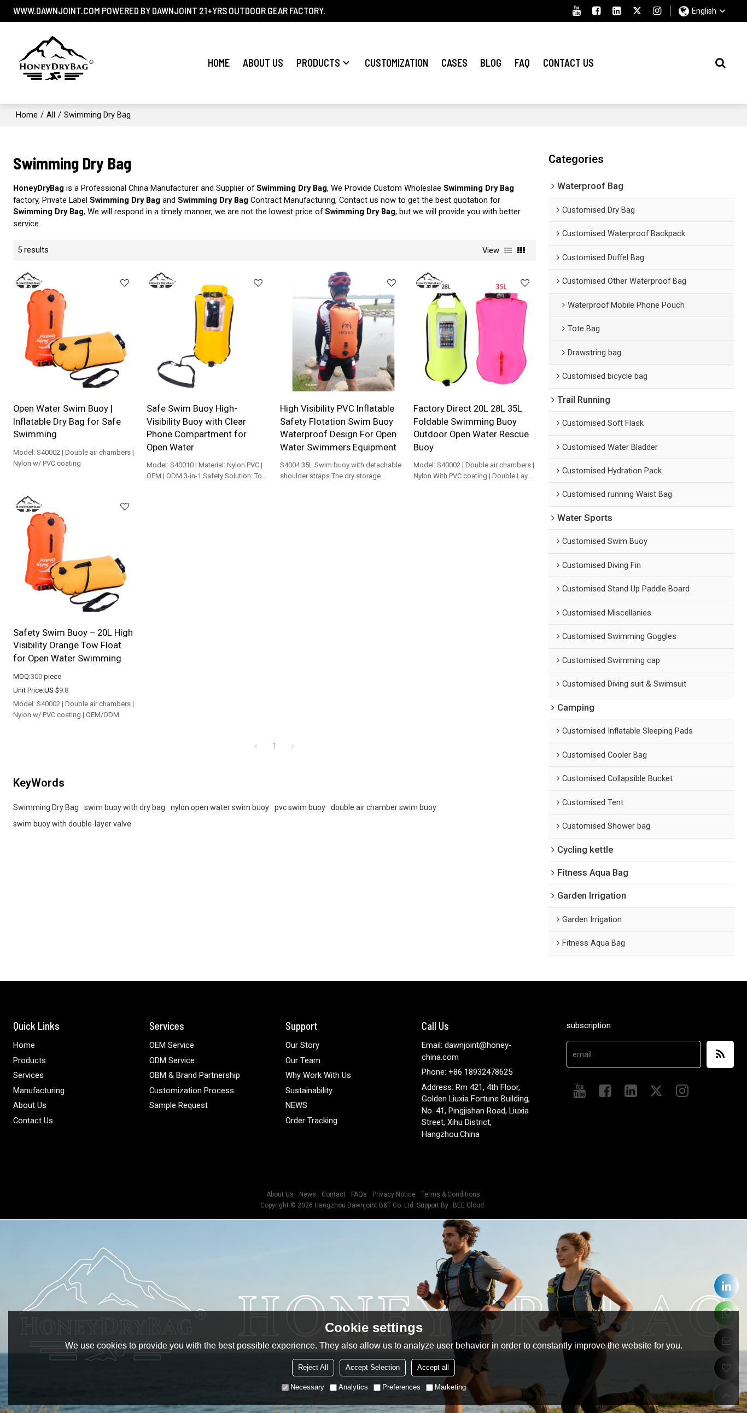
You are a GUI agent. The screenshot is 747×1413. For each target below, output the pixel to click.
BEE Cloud (468, 1205)
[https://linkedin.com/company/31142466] (726, 1286)
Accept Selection (373, 1367)
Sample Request (178, 1105)
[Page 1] (256, 746)
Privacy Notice (394, 1194)
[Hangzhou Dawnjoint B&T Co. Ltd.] (54, 63)
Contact (334, 1194)
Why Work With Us (318, 1075)
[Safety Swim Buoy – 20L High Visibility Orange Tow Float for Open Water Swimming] (74, 555)
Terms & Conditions (450, 1194)
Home (219, 63)
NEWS (296, 1105)
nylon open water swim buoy (220, 807)
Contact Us (568, 63)
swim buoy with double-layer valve (72, 823)
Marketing (450, 1387)
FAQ (522, 63)
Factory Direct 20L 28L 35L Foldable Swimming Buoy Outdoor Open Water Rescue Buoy (471, 427)
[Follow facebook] (597, 10)
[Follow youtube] (576, 10)
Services (28, 1075)
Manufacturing (39, 1090)
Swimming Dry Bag (46, 807)
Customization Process (191, 1090)
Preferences (401, 1387)
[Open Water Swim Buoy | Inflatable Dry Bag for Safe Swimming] (74, 332)
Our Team (302, 1060)
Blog (490, 63)
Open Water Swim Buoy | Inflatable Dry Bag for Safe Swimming (67, 421)
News (307, 1194)
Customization (396, 63)
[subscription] (720, 1054)
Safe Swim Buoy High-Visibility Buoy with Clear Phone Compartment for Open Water (197, 427)
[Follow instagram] (657, 10)
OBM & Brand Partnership (194, 1075)
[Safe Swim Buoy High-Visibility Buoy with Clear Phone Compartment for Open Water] (208, 332)
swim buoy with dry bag (124, 807)
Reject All (313, 1367)
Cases (454, 63)
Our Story (302, 1045)
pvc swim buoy (300, 807)
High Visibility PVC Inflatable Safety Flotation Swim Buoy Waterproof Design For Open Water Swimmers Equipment (338, 427)
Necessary (307, 1387)
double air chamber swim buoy (383, 807)
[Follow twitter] (637, 10)
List (508, 250)
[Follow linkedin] (617, 10)
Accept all (433, 1367)
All (50, 115)
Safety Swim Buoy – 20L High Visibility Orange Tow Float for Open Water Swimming (73, 645)
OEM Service (171, 1045)
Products (318, 63)
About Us (263, 63)
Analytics (353, 1387)
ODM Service (172, 1060)
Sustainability (308, 1090)
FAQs (359, 1194)
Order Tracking (311, 1120)
